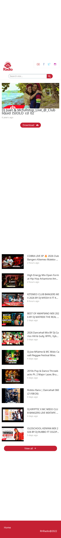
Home (7, 527)
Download (29, 125)
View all (28, 448)
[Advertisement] (30, 30)
